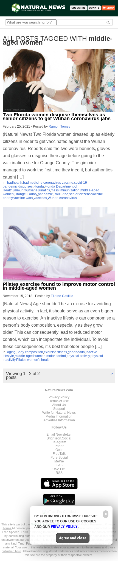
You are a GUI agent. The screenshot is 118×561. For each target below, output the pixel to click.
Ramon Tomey (59, 126)
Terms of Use (59, 401)
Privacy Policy (59, 397)
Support (59, 409)
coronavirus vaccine (58, 183)
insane (32, 190)
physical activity (78, 356)
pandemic (45, 194)
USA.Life (59, 469)
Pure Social (59, 457)
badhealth (14, 183)
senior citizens (80, 194)
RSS (59, 473)
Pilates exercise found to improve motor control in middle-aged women (59, 286)
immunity (20, 190)
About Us (59, 405)
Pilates (21, 360)
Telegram (59, 442)
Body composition (29, 352)
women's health (38, 360)
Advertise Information (59, 420)
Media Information (59, 416)
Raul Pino (61, 194)
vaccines (40, 198)
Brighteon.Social (59, 438)
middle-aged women (30, 356)
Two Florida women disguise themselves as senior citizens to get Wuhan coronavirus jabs (57, 116)
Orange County (26, 194)
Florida (38, 186)
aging (11, 352)
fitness (62, 352)
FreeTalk (59, 454)
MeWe (59, 461)
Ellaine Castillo (62, 296)
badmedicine (33, 183)
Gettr (59, 450)
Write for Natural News (59, 413)
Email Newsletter (59, 434)
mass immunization (65, 190)
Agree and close (72, 538)
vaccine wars (23, 198)
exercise (50, 352)
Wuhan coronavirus (62, 198)
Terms (7, 528)
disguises (25, 186)
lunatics (44, 190)
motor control (56, 356)
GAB (59, 465)
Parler (59, 446)
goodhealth (76, 352)
